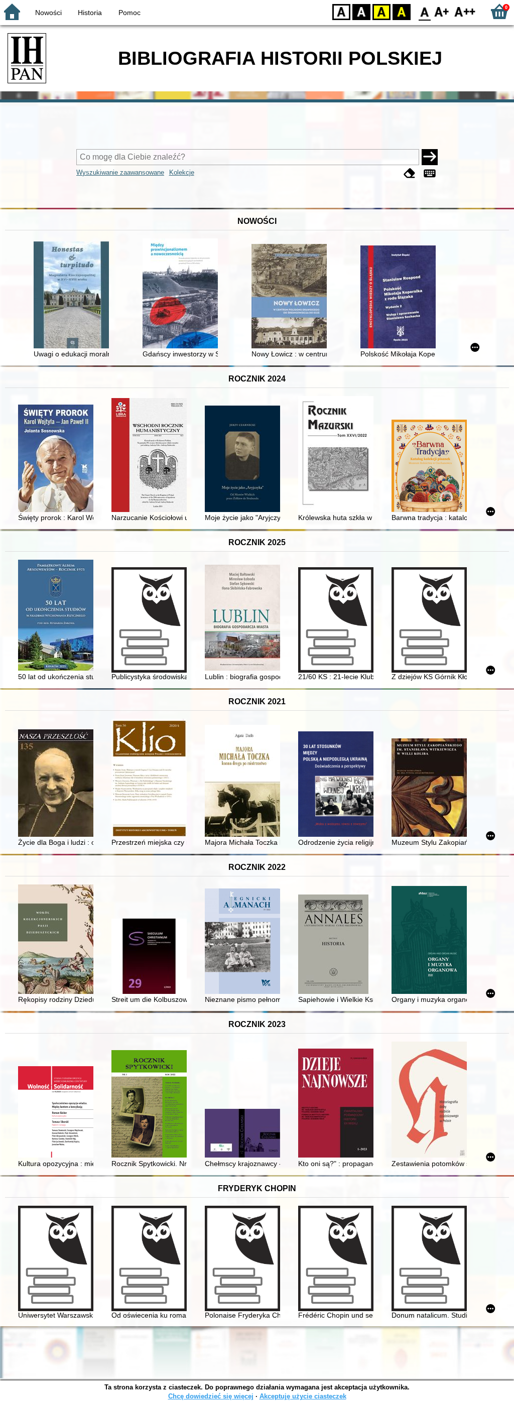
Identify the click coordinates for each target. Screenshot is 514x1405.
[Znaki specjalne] (430, 173)
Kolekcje (181, 172)
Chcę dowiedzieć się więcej (210, 1396)
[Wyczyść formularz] (410, 173)
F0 (425, 11)
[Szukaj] (430, 157)
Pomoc (129, 13)
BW (361, 11)
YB (381, 11)
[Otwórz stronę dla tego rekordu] (74, 295)
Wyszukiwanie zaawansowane (120, 172)
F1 (442, 11)
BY (401, 11)
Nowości (48, 13)
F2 (465, 11)
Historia (90, 13)
